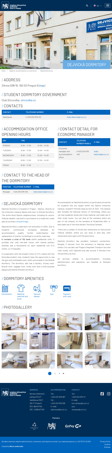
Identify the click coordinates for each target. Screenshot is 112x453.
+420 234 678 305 (58, 403)
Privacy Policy (105, 441)
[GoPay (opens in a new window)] (73, 426)
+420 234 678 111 (79, 397)
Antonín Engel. (22, 221)
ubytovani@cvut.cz (59, 409)
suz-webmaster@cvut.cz (67, 441)
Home (3, 71)
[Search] (87, 6)
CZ (98, 6)
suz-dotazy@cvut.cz (80, 403)
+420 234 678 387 (58, 397)
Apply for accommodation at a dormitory (23, 71)
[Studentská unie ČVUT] (34, 426)
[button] (14, 321)
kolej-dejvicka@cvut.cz (76, 117)
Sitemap (107, 447)
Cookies (107, 444)
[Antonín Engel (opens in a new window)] (96, 244)
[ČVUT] (51, 426)
